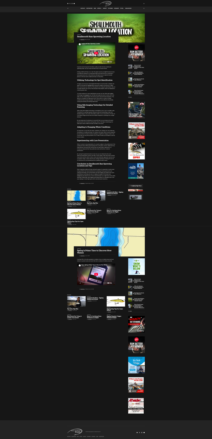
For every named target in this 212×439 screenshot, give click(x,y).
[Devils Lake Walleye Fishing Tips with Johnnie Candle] (130, 86)
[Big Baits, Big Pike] (96, 195)
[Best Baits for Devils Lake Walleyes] (130, 80)
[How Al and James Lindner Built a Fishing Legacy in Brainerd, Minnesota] (130, 92)
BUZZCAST (69, 436)
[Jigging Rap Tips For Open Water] (76, 214)
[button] (144, 3)
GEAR (78, 436)
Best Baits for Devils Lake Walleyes (139, 79)
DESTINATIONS (73, 436)
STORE (97, 436)
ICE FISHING (89, 436)
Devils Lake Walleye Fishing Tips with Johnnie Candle (139, 85)
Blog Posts (69, 201)
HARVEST (84, 436)
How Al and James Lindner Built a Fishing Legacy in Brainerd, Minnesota (139, 92)
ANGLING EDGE (101, 436)
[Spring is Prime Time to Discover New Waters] (76, 195)
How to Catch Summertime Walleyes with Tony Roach (139, 67)
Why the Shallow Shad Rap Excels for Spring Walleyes (139, 73)
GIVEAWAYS (93, 436)
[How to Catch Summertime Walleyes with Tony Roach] (130, 67)
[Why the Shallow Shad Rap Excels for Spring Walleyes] (130, 73)
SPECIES (81, 436)
